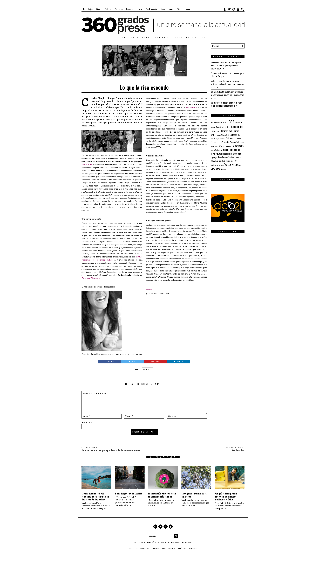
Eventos (238, 138)
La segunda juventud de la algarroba (194, 495)
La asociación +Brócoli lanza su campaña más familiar (162, 495)
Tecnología (221, 160)
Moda (171, 9)
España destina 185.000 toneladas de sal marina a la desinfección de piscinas (95, 496)
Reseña (221, 157)
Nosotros (134, 548)
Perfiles (213, 150)
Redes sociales (226, 153)
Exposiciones (216, 142)
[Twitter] (229, 9)
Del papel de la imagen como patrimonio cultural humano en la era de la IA (226, 104)
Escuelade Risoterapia (91, 278)
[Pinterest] (234, 9)
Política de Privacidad (187, 548)
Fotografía (234, 142)
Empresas (130, 9)
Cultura (108, 9)
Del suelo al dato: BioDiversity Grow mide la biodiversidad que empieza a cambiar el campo (227, 94)
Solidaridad (214, 161)
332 (231, 121)
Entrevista (230, 138)
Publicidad (144, 548)
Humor (188, 9)
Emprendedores (220, 139)
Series (231, 157)
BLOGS (227, 126)
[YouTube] (238, 9)
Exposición (225, 142)
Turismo (221, 165)
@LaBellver (149, 289)
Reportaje (237, 153)
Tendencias (229, 161)
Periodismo (218, 150)
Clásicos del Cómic (229, 131)
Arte (223, 127)
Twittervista (230, 164)
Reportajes (88, 9)
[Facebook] (225, 9)
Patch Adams (191, 107)
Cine (218, 131)
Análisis (218, 127)
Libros (212, 146)
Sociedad (237, 157)
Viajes (98, 9)
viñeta (224, 170)
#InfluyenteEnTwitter (219, 122)
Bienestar (147, 369)
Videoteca (216, 169)
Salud (162, 9)
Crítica (213, 134)
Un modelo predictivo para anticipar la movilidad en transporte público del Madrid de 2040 (226, 65)
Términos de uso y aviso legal (164, 548)
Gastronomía (151, 9)
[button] (241, 45)
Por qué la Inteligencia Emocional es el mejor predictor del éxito (226, 496)
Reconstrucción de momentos (225, 151)
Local (140, 9)
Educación (224, 135)
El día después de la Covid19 (128, 493)
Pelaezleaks (238, 146)
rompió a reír (87, 164)
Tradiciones (214, 165)
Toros (236, 160)
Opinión (228, 146)
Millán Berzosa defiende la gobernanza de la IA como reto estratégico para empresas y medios (227, 84)
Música (221, 146)
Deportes (119, 9)
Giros (179, 9)
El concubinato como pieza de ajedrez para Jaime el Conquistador (227, 75)
